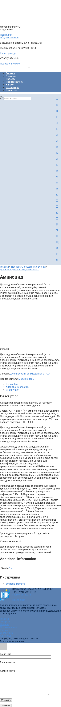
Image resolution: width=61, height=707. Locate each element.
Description (12, 384)
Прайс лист (6, 34)
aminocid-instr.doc (15, 583)
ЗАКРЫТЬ (6, 705)
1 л (10, 568)
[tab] (33, 384)
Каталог (10, 84)
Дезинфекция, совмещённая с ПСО (19, 269)
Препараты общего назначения (28, 266)
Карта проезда (8, 53)
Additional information (17, 387)
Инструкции (12, 87)
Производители (14, 81)
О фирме (11, 76)
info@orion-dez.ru (9, 37)
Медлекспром (26, 378)
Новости (10, 79)
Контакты (11, 90)
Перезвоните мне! (10, 63)
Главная (10, 73)
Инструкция (12, 389)
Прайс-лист (18, 599)
